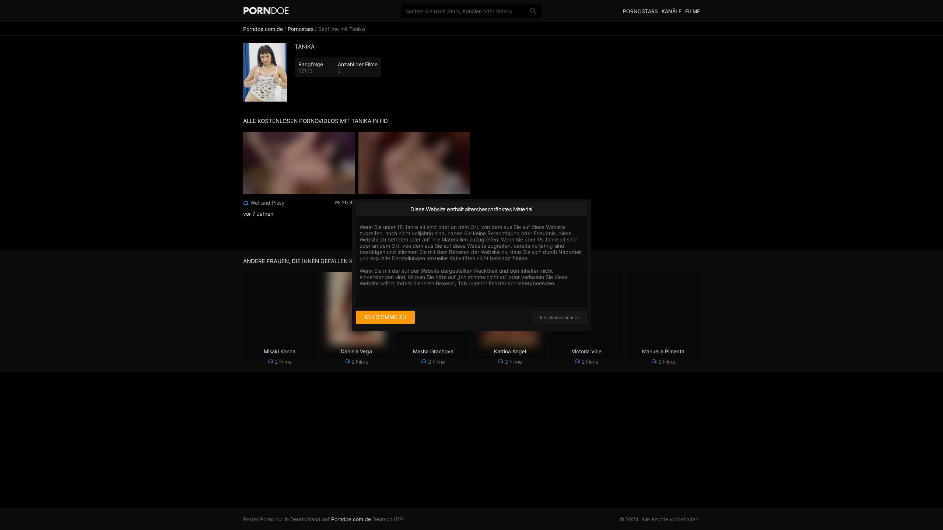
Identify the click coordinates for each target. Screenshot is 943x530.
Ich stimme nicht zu (560, 317)
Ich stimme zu (385, 317)
